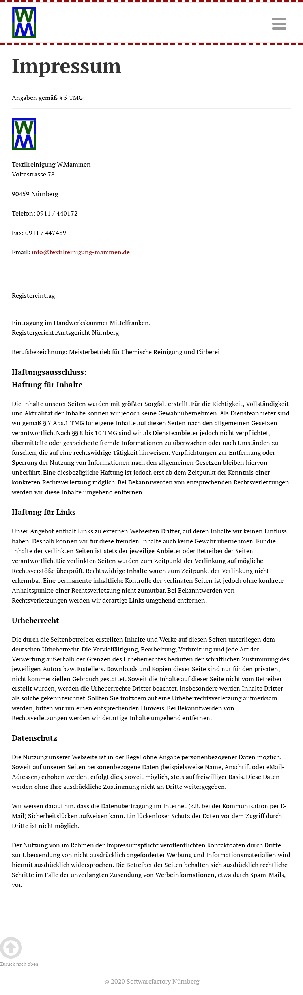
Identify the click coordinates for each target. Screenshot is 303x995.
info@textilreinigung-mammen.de (81, 252)
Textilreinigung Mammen (44, 22)
